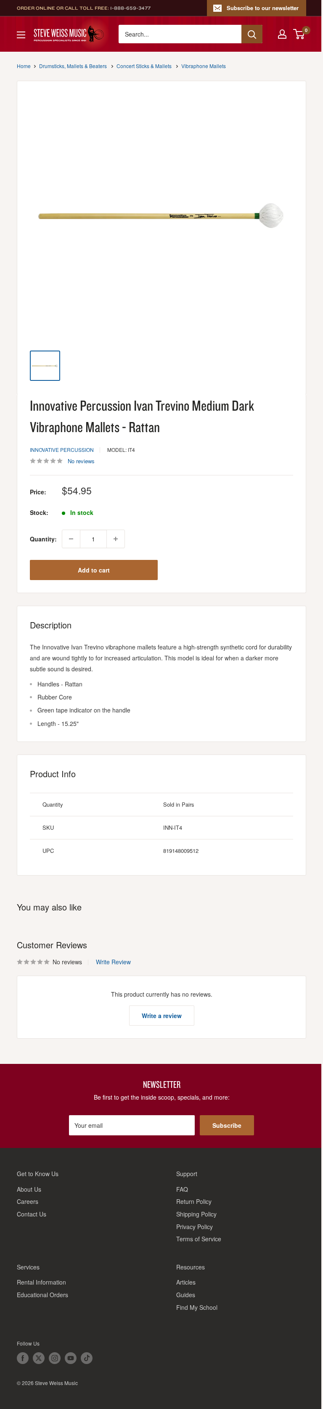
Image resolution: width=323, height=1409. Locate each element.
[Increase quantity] (115, 539)
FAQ (182, 1189)
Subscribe (226, 1125)
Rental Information (41, 1282)
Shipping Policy (196, 1214)
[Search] (251, 34)
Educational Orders (42, 1294)
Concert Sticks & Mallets (144, 65)
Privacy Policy (194, 1226)
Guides (185, 1294)
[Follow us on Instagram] (55, 1358)
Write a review (162, 1015)
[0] (299, 34)
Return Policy (194, 1201)
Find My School (196, 1307)
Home (24, 65)
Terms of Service (198, 1239)
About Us (29, 1189)
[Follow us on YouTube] (71, 1358)
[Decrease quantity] (71, 539)
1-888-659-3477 (130, 8)
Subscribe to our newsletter (263, 8)
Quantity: (43, 539)
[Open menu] (21, 35)
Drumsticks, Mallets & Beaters (73, 65)
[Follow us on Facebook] (23, 1358)
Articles (186, 1282)
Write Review (113, 962)
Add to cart (94, 570)
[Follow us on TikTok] (87, 1358)
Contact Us (31, 1214)
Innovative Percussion (62, 449)
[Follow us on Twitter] (39, 1358)
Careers (27, 1201)
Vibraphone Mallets (203, 65)
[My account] (282, 34)
